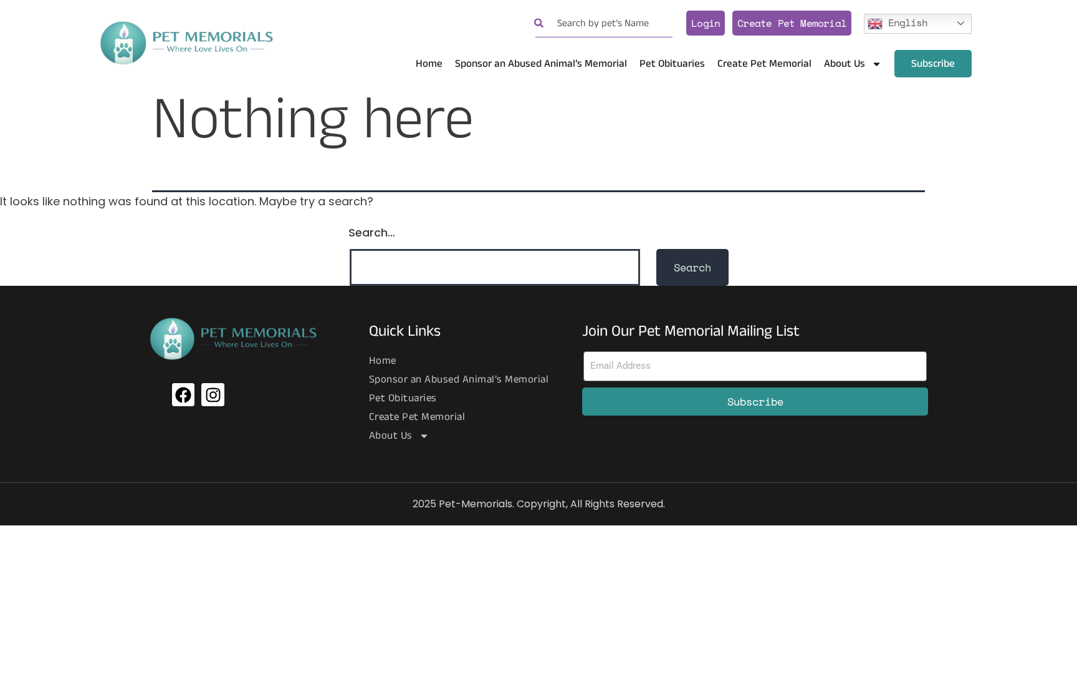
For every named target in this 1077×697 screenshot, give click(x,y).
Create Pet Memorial (791, 23)
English (905, 21)
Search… (371, 232)
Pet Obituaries (672, 63)
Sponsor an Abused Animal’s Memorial (541, 63)
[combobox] (604, 23)
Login (705, 23)
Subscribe (933, 63)
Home (429, 63)
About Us (844, 63)
